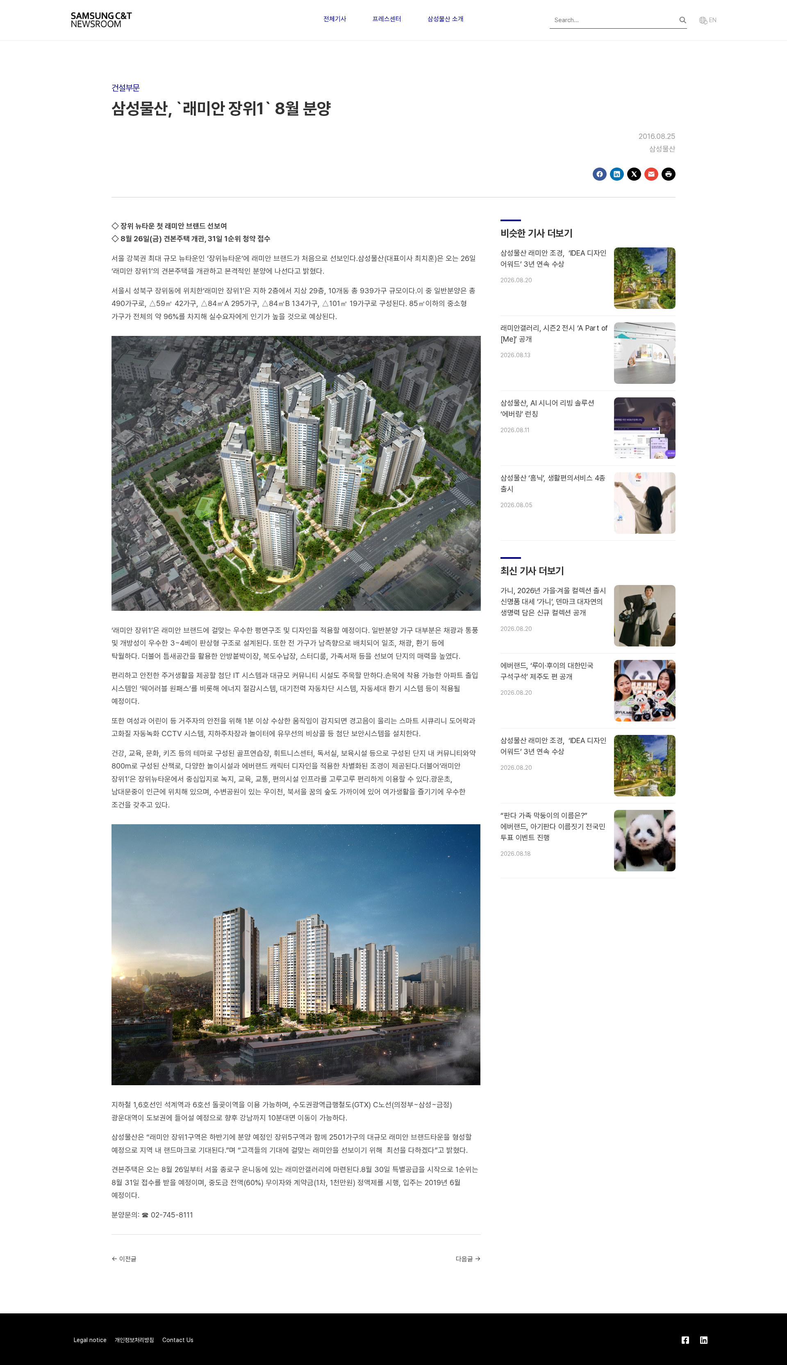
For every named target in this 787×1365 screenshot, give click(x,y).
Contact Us (177, 1340)
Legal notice (90, 1340)
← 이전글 (123, 1259)
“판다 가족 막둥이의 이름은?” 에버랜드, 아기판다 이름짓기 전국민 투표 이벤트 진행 (552, 826)
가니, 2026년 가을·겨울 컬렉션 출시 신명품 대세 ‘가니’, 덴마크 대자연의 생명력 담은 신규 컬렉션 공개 (553, 601)
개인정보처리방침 (134, 1340)
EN (711, 20)
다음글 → (468, 1259)
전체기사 (334, 19)
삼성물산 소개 (446, 19)
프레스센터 (387, 19)
